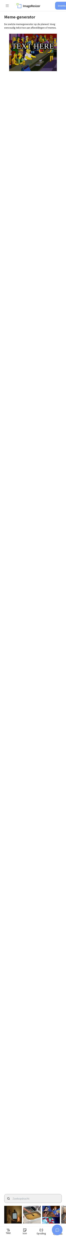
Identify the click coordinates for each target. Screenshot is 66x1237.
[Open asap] (57, 1230)
